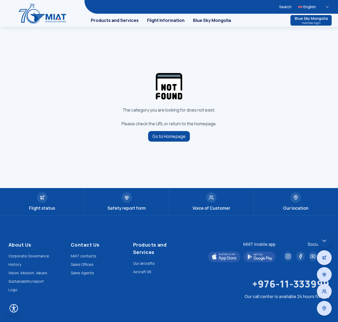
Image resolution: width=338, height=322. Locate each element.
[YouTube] (313, 256)
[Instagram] (288, 256)
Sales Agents (82, 272)
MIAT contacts (83, 255)
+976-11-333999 (291, 283)
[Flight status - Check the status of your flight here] (324, 257)
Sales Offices (82, 264)
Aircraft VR (142, 271)
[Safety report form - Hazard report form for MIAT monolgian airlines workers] (324, 274)
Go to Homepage (169, 136)
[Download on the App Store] (224, 257)
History (14, 264)
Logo (12, 289)
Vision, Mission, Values (27, 272)
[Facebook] (300, 256)
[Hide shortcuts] (324, 240)
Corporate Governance (28, 255)
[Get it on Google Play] (259, 257)
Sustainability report (26, 281)
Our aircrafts (144, 263)
